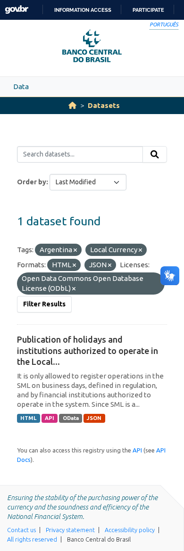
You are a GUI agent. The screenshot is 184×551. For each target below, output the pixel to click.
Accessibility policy (130, 529)
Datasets (104, 105)
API (49, 418)
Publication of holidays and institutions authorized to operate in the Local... (87, 350)
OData (71, 418)
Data (21, 86)
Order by (31, 182)
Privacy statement (70, 529)
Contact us (21, 529)
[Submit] (154, 154)
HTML (28, 418)
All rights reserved (32, 539)
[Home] (72, 105)
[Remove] (75, 250)
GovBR (16, 9)
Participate (148, 10)
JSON (94, 418)
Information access (82, 10)
